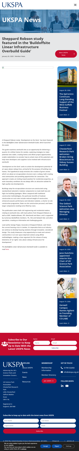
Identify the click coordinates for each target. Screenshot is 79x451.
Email (53, 339)
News (24, 377)
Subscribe (39, 431)
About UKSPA (27, 368)
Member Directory (49, 375)
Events (24, 372)
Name (35, 339)
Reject (57, 446)
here (7, 249)
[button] (75, 5)
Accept (45, 446)
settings (23, 449)
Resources (26, 382)
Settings (68, 446)
